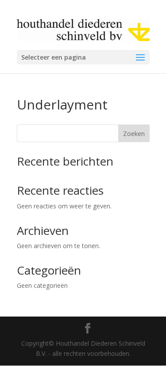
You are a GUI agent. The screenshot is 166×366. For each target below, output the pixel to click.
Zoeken (134, 133)
